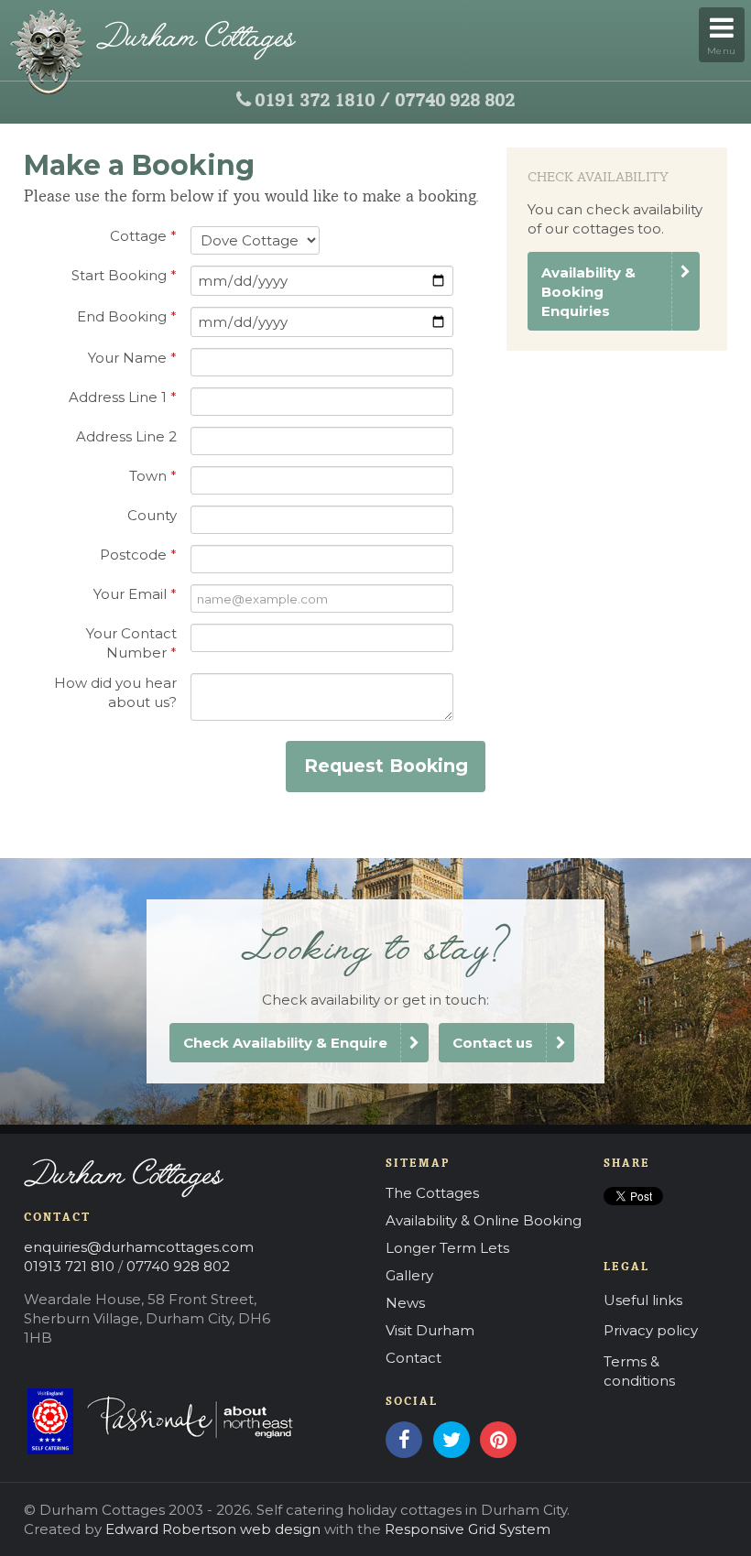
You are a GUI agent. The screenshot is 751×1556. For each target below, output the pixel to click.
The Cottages (432, 1193)
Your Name (132, 357)
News (405, 1302)
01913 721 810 (69, 1266)
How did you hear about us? (115, 692)
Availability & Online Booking (484, 1220)
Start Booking (124, 275)
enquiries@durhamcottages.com (139, 1247)
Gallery (409, 1275)
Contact (413, 1357)
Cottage (143, 236)
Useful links (643, 1300)
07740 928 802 (455, 101)
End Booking (127, 316)
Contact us (492, 1042)
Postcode (138, 554)
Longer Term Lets (447, 1248)
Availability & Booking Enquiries (588, 292)
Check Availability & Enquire (285, 1042)
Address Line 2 (126, 436)
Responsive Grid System (467, 1529)
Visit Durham (430, 1330)
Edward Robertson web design (213, 1529)
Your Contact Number (131, 643)
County (152, 515)
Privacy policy (651, 1330)
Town (153, 475)
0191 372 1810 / (322, 101)
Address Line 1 (123, 397)
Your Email (135, 594)
